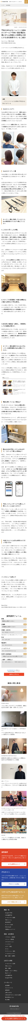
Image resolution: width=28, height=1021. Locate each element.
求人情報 (7, 999)
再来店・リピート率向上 (11, 970)
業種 (2, 618)
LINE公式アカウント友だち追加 (13, 994)
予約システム (8, 966)
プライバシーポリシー (15, 1008)
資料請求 (7, 990)
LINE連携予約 (8, 915)
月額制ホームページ (10, 929)
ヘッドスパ (8, 944)
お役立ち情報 (8, 960)
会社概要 (7, 985)
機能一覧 (7, 910)
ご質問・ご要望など (7, 659)
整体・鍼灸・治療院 (10, 956)
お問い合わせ (8, 992)
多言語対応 (8, 922)
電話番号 (3, 642)
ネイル (6, 948)
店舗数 (3, 624)
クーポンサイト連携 (10, 917)
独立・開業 (8, 968)
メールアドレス (5, 648)
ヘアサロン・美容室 (10, 937)
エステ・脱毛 (8, 946)
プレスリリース (9, 987)
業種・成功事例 (9, 934)
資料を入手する (14, 674)
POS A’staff (8, 927)
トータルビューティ (10, 953)
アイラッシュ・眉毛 (10, 951)
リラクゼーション (9, 941)
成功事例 (8, 5)
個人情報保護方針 (11, 670)
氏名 (2, 637)
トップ (2, 5)
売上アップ (8, 973)
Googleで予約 (8, 912)
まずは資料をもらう (14, 864)
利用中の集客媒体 (6, 654)
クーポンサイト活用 (10, 963)
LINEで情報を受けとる (14, 902)
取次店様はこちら (9, 997)
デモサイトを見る (14, 884)
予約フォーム (8, 919)
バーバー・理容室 (9, 939)
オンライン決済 (9, 924)
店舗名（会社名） (6, 630)
